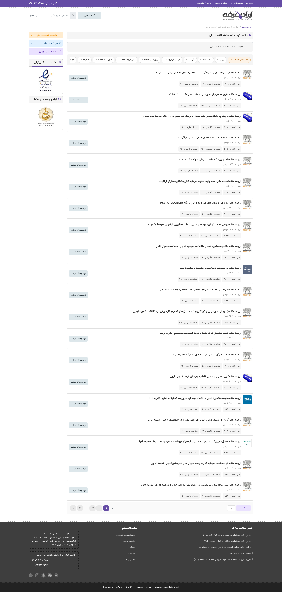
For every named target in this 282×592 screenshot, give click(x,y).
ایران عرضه (246, 27)
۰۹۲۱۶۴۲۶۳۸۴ (41, 565)
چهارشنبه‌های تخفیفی (125, 535)
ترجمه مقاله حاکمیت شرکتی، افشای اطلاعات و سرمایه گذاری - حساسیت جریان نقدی (198, 246)
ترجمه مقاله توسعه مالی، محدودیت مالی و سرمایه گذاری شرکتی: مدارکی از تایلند (200, 181)
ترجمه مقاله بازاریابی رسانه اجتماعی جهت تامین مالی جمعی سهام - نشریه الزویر (200, 290)
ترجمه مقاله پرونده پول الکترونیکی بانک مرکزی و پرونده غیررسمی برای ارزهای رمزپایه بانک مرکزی (192, 116)
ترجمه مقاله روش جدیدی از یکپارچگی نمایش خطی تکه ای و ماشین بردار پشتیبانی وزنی (196, 73)
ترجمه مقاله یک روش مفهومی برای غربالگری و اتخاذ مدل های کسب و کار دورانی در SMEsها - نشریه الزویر (187, 311)
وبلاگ (132, 547)
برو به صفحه (243, 508)
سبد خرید (88, 15)
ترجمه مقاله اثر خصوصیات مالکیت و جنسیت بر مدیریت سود (210, 268)
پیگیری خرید (221, 3)
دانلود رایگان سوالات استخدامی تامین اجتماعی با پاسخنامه (225, 547)
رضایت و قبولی (128, 541)
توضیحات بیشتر (78, 78)
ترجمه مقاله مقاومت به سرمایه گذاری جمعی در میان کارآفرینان (209, 138)
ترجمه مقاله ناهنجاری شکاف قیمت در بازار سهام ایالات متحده (210, 159)
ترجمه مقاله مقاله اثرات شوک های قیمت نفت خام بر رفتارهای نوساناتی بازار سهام (200, 203)
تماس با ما (130, 559)
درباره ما (131, 553)
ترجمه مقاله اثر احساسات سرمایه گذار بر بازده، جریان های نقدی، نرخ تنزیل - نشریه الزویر (196, 463)
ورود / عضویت (204, 3)
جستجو (33, 15)
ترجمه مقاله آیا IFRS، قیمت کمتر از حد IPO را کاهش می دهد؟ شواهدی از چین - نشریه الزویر (194, 420)
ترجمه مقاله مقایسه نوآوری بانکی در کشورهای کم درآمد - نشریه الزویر (206, 355)
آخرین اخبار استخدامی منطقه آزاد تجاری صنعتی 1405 (227, 541)
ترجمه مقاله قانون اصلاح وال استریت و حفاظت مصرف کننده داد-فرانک (205, 94)
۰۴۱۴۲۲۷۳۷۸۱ (42, 560)
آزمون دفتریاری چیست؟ (240, 553)
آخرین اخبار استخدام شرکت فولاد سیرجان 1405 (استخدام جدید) (222, 559)
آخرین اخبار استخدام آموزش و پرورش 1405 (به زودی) (227, 535)
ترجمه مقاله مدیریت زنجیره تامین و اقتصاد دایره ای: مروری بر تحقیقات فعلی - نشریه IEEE (194, 398)
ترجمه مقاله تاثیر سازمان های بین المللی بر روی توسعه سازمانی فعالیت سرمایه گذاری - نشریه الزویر (191, 485)
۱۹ (80, 508)
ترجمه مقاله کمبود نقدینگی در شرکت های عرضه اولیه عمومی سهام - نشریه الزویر (200, 333)
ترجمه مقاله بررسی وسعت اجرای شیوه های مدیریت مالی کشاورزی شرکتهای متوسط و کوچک (194, 225)
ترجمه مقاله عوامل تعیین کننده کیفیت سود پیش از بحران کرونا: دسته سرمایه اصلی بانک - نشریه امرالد (189, 442)
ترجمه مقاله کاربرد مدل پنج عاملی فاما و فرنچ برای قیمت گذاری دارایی (205, 376)
